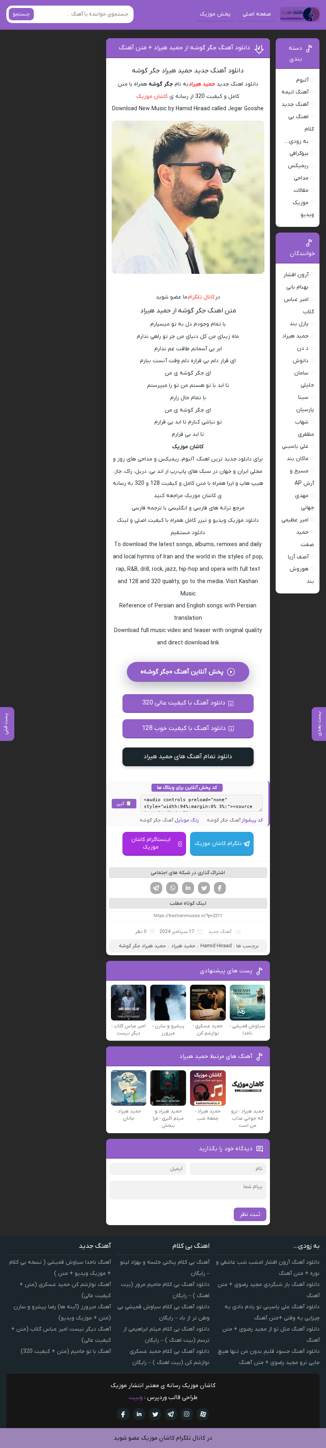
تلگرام (156, 888)
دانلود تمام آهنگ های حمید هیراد (188, 757)
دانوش (301, 361)
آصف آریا (298, 557)
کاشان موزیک (152, 96)
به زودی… (297, 141)
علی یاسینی (295, 446)
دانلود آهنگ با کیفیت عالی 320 (183, 703)
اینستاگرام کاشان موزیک (151, 843)
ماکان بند (298, 459)
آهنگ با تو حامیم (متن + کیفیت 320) (66, 1351)
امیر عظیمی (295, 520)
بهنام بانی (297, 287)
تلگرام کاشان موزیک (218, 843)
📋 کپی (124, 803)
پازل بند (299, 324)
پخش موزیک (215, 14)
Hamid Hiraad (216, 946)
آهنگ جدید (219, 932)
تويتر (155, 1414)
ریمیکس (298, 166)
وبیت (136, 1397)
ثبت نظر (250, 1214)
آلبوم (302, 80)
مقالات (301, 190)
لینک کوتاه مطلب (188, 903)
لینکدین (188, 888)
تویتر (204, 888)
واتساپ (172, 888)
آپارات (203, 1414)
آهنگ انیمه (295, 92)
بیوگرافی (299, 153)
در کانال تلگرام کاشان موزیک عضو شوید (163, 1438)
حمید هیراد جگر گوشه (142, 946)
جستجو (21, 14)
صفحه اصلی (257, 14)
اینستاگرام (187, 1414)
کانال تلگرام (201, 297)
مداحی (301, 178)
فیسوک (220, 888)
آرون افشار (296, 275)
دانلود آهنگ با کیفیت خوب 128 (184, 728)
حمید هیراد (202, 84)
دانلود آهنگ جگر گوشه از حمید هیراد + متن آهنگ (184, 48)
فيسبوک (123, 1414)
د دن (303, 348)
